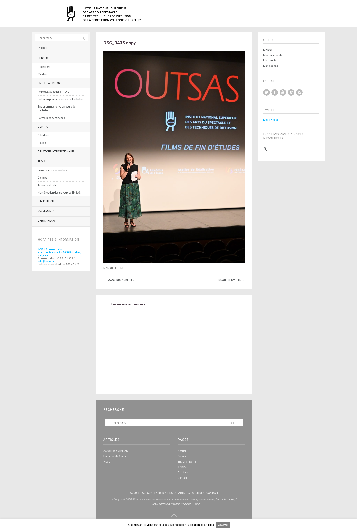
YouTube (283, 92)
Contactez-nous (225, 499)
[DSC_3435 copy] (174, 261)
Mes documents (272, 55)
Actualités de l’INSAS (115, 450)
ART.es (152, 503)
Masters (43, 74)
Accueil (182, 450)
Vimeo (291, 92)
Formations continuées (51, 117)
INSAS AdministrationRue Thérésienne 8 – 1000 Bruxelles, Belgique (59, 252)
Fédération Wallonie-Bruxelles (174, 503)
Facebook (274, 92)
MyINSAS (268, 49)
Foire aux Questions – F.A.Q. (54, 91)
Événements (46, 211)
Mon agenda (270, 65)
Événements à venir (115, 456)
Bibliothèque (46, 201)
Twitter (266, 92)
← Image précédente (118, 280)
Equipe (42, 142)
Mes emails (270, 60)
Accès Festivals (47, 185)
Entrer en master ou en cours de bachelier (56, 108)
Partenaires (46, 221)
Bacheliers (44, 66)
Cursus (43, 58)
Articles (182, 467)
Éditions (42, 177)
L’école (43, 48)
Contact (44, 126)
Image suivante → (231, 280)
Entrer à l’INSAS (49, 83)
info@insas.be (46, 261)
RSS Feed (299, 92)
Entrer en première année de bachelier (60, 99)
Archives (183, 472)
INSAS (104, 13)
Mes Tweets (270, 119)
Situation (43, 135)
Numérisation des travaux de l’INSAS (59, 192)
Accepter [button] (223, 525)
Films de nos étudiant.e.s (52, 170)
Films (41, 161)
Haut (174, 515)
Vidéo (106, 461)
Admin (196, 503)
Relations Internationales (56, 151)
